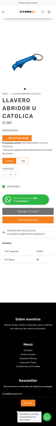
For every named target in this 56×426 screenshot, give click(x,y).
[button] (25, 89)
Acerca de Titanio (28, 362)
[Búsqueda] (43, 12)
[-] (5, 174)
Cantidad (8, 168)
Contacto (28, 350)
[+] (15, 174)
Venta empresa (28, 354)
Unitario (9, 160)
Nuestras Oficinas (28, 358)
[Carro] (49, 12)
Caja (23, 160)
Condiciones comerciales (28, 366)
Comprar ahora (28, 219)
